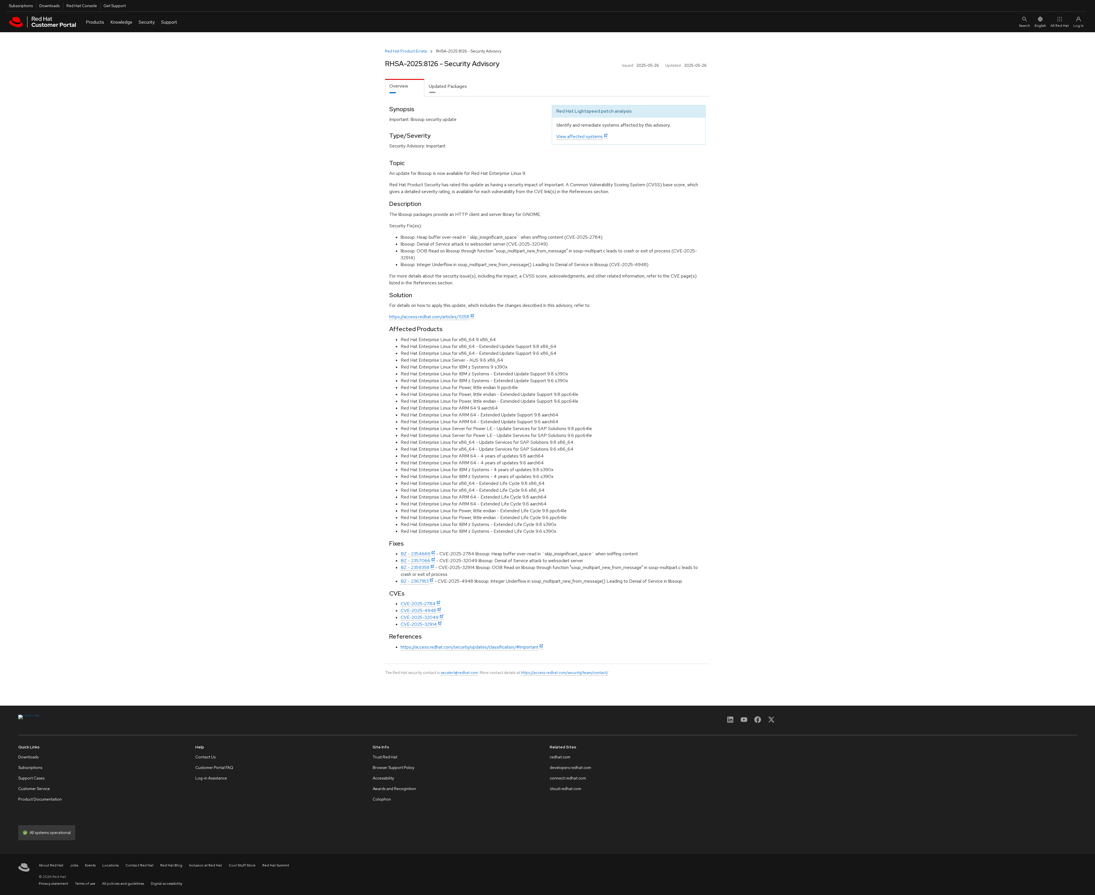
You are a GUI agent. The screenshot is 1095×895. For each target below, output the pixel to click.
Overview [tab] (398, 86)
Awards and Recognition (394, 788)
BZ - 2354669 (415, 554)
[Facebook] (757, 721)
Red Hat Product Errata (406, 51)
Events (90, 865)
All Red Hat (1060, 25)
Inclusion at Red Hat (205, 865)
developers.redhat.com (570, 767)
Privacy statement (53, 883)
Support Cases (31, 778)
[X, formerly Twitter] (771, 721)
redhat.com (560, 757)
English (1040, 25)
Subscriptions (21, 5)
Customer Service (34, 788)
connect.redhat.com (568, 778)
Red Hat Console (81, 5)
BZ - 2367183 (415, 581)
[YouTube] (744, 721)
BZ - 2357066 (415, 561)
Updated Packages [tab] (448, 86)
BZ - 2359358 (415, 567)
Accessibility (383, 778)
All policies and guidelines (123, 883)
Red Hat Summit (275, 865)
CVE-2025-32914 (419, 624)
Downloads (49, 5)
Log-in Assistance (211, 778)
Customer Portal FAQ (214, 767)
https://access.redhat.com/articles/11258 (429, 317)
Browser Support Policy (393, 767)
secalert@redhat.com (459, 672)
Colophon (382, 799)
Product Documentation (40, 799)
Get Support (115, 5)
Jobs (74, 865)
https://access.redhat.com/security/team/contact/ (564, 672)
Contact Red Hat (139, 865)
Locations (110, 865)
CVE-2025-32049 (420, 617)
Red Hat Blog (171, 865)
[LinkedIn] (730, 721)
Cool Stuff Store (242, 865)
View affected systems (579, 136)
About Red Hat (51, 865)
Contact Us (205, 757)
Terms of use (85, 883)
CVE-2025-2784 (418, 604)
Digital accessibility (166, 883)
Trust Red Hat (385, 757)
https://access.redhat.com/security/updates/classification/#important (469, 647)
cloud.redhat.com (565, 788)
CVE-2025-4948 (418, 610)
